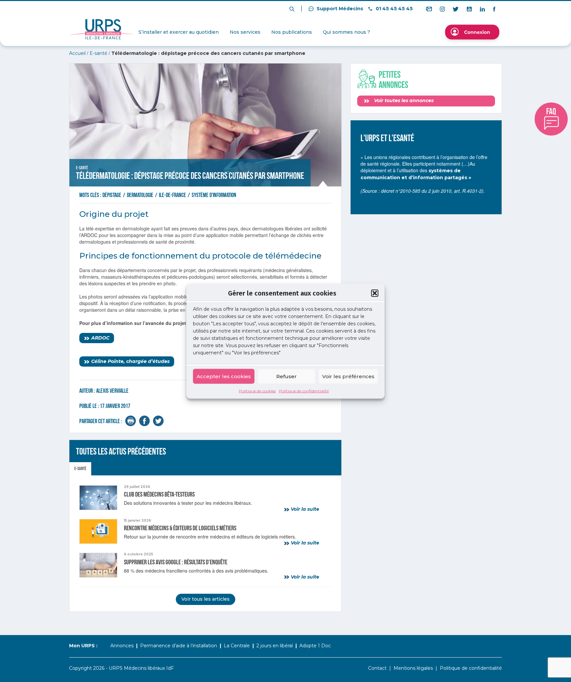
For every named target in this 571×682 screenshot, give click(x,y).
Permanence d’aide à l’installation (178, 646)
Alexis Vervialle (112, 390)
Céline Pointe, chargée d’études (130, 361)
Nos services (245, 32)
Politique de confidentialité (304, 390)
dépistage (112, 195)
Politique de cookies (257, 390)
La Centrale (237, 646)
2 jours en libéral (274, 646)
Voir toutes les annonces (403, 100)
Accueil (77, 53)
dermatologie (140, 195)
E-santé (98, 53)
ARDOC (100, 338)
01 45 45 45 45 (393, 9)
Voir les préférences (348, 376)
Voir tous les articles (205, 599)
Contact (377, 668)
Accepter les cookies (224, 376)
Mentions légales (413, 668)
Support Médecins (339, 9)
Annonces (121, 646)
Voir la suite (304, 509)
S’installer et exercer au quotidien (178, 32)
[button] (374, 293)
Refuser (286, 376)
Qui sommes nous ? (346, 32)
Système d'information (214, 195)
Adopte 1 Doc (315, 646)
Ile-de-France (173, 195)
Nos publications (291, 32)
